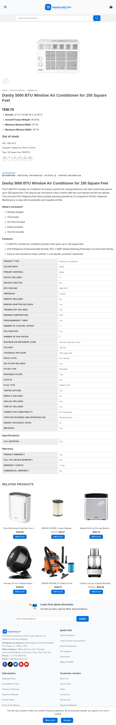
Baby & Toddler (67, 668)
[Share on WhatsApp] (4, 158)
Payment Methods (10, 700)
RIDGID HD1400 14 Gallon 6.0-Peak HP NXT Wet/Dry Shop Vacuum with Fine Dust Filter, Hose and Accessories (58, 583)
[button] (5, 7)
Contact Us (65, 700)
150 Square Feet (14, 152)
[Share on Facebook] (9, 158)
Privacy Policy (8, 706)
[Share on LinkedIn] (30, 158)
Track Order (65, 690)
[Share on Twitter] (15, 158)
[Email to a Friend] (20, 158)
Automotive (65, 662)
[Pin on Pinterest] (25, 158)
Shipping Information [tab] (69, 176)
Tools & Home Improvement (72, 647)
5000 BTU (26, 152)
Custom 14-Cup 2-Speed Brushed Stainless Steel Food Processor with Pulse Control (96, 583)
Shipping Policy (9, 684)
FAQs (62, 695)
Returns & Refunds (10, 695)
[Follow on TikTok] (10, 670)
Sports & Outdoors (68, 652)
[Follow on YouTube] (26, 670)
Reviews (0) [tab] (50, 176)
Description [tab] (8, 176)
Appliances (32, 90)
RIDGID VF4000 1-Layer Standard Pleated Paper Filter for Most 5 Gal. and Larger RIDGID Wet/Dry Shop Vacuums (58, 528)
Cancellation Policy (10, 690)
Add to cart (20, 537)
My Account (65, 706)
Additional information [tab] (29, 176)
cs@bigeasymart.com (18, 665)
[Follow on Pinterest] (21, 670)
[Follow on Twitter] (15, 670)
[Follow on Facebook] (4, 670)
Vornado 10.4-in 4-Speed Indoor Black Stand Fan (20, 583)
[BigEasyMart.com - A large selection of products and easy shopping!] (58, 7)
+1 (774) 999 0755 (18, 661)
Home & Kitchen (17, 90)
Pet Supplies (65, 657)
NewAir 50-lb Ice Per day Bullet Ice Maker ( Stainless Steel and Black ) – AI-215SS (96, 528)
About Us (64, 684)
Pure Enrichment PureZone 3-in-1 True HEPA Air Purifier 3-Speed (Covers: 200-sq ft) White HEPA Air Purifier (20, 528)
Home (4, 90)
